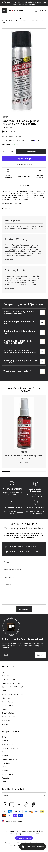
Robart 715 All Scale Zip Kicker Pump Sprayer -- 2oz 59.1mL (24, 399)
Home (24, 18)
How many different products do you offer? (20, 361)
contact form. (16, 513)
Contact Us (6, 782)
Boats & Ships (7, 744)
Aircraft (5, 741)
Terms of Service (8, 717)
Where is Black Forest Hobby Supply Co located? (17, 341)
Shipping (4, 136)
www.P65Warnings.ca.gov (12, 203)
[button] (4, 10)
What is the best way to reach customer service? (18, 312)
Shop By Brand (8, 767)
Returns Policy (7, 706)
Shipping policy (14, 845)
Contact (5, 691)
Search (4, 709)
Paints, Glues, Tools (9, 759)
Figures (5, 752)
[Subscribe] (43, 795)
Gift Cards (6, 698)
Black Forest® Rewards (11, 683)
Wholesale (6, 720)
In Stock (10, 144)
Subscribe (40, 655)
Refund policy (8, 843)
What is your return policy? (17, 371)
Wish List (5, 724)
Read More (9, 259)
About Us (5, 676)
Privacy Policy (7, 702)
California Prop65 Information (13, 687)
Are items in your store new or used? (18, 322)
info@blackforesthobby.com (23, 546)
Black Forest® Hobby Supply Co (22, 831)
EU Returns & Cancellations (12, 694)
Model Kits (6, 763)
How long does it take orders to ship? (19, 332)
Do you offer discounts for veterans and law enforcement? (19, 351)
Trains (4, 737)
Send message (24, 609)
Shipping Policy (8, 713)
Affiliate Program (8, 679)
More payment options (24, 164)
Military (5, 756)
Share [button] (7, 209)
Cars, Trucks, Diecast (10, 748)
